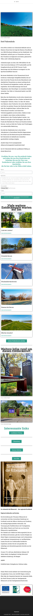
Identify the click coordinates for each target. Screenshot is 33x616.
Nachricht (3, 175)
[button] (16, 340)
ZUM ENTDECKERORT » (6, 233)
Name (2, 169)
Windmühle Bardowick (9, 282)
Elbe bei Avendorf (7, 333)
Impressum (16, 611)
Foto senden (4, 186)
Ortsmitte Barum (6, 256)
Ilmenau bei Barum (7, 307)
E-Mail (2, 190)
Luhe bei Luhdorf (6, 230)
